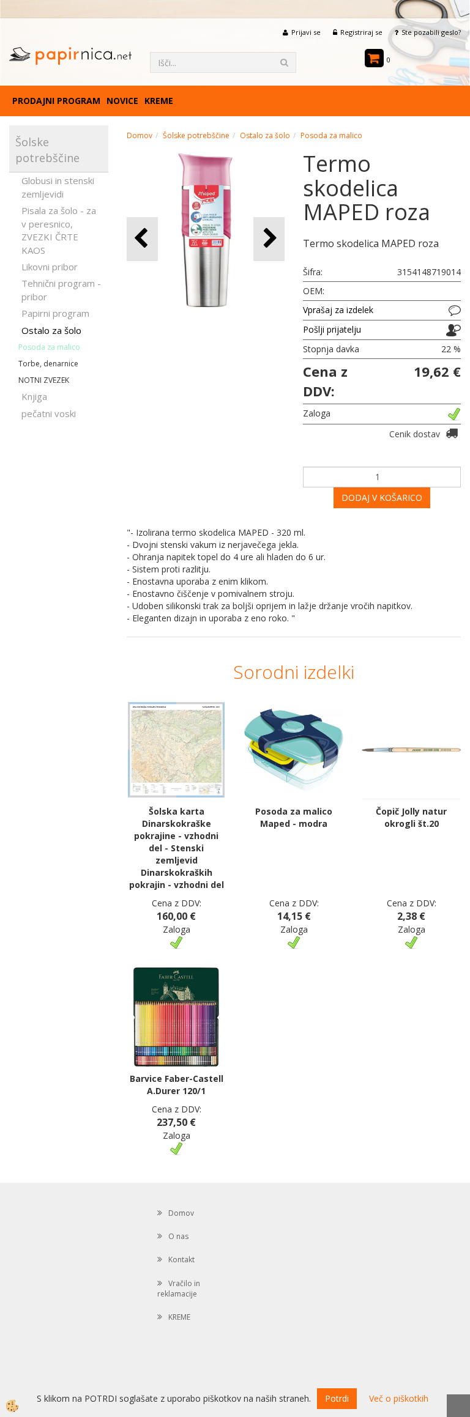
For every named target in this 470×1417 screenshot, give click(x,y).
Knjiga (34, 396)
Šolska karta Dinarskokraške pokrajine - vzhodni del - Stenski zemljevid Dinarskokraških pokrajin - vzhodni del (176, 847)
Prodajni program (56, 100)
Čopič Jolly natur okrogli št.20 (411, 817)
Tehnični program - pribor (61, 289)
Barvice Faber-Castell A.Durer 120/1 (176, 1085)
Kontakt (181, 1259)
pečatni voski (48, 413)
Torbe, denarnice (48, 363)
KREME (158, 100)
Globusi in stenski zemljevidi (57, 186)
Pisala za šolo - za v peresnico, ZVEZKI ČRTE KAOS (58, 230)
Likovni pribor (49, 267)
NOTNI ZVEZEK (43, 380)
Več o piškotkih (398, 1398)
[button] (269, 239)
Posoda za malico (49, 347)
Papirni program (55, 313)
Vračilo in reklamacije (178, 1288)
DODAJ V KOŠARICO (381, 497)
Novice (122, 100)
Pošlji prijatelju (332, 329)
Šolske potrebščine (196, 135)
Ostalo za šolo (51, 330)
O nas (178, 1236)
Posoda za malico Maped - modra (293, 817)
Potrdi (337, 1398)
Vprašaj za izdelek (338, 310)
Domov (139, 135)
